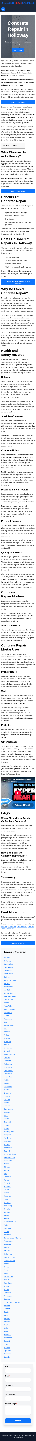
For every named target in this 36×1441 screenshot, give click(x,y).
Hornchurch (8, 1338)
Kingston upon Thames (12, 1302)
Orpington (7, 1351)
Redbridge (7, 1141)
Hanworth (7, 1341)
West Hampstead (10, 996)
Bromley (7, 1032)
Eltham (6, 1231)
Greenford (7, 1228)
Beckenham (8, 1254)
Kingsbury (7, 1093)
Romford (7, 1305)
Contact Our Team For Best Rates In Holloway (18, 282)
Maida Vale (8, 1006)
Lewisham (7, 1177)
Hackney (7, 983)
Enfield (6, 1119)
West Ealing (8, 1206)
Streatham (7, 1186)
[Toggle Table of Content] (20, 145)
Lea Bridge (7, 990)
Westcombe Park (10, 1154)
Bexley (6, 1328)
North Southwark (10, 1009)
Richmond (7, 1235)
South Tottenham (10, 980)
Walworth (7, 1038)
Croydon (7, 1299)
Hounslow (7, 1280)
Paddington (8, 1012)
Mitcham (7, 1251)
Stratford (7, 1051)
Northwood (7, 1322)
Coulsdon (7, 1357)
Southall (7, 1267)
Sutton (6, 1331)
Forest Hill (7, 1183)
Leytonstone (8, 1067)
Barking (6, 1180)
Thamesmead (8, 1241)
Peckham (7, 1080)
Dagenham (8, 1283)
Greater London (9, 1157)
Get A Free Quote (18, 943)
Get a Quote (18, 50)
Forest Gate (8, 1077)
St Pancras (12, 926)
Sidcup (6, 1289)
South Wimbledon (10, 1222)
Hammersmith (9, 1109)
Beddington (8, 1296)
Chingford (7, 1135)
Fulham (6, 1125)
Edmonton (7, 1061)
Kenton (6, 1189)
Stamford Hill (8, 974)
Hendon (6, 1045)
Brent (5, 1028)
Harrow (6, 1215)
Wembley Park (9, 1132)
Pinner (6, 1270)
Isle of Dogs (8, 1086)
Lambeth (7, 1106)
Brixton (6, 1103)
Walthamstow (8, 1064)
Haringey (7, 977)
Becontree (7, 1244)
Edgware (7, 1167)
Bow (5, 1022)
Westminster (8, 1019)
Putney (6, 1164)
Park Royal (8, 1138)
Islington (4, 926)
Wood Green (8, 987)
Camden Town (22, 926)
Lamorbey (7, 1293)
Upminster (7, 1354)
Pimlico (6, 1035)
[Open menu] (3, 9)
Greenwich (7, 1122)
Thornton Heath (9, 1260)
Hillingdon (7, 1334)
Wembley (7, 1144)
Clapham (7, 1099)
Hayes (6, 1315)
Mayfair (6, 1003)
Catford (6, 1193)
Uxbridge (7, 1347)
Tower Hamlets (9, 1025)
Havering (7, 1318)
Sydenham (7, 1209)
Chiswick (7, 1151)
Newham (7, 1112)
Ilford (5, 1173)
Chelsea (7, 1057)
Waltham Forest (9, 1054)
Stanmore (7, 1202)
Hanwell (7, 1218)
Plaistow (7, 1096)
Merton (6, 1225)
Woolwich (7, 1196)
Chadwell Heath (9, 1257)
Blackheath (8, 1160)
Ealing (6, 1199)
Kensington (8, 1048)
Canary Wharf (8, 1070)
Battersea (7, 1090)
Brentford (7, 1212)
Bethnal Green (9, 993)
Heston (6, 1286)
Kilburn (6, 1016)
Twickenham (8, 1276)
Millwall (6, 1083)
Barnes (6, 1170)
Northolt (6, 1247)
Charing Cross (9, 999)
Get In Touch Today (18, 102)
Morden (6, 1264)
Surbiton (7, 1325)
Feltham (6, 1344)
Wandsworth (8, 1148)
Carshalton (7, 1309)
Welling (6, 1273)
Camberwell (8, 1074)
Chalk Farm (10, 929)
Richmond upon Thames (12, 1238)
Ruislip (6, 1312)
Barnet (6, 1115)
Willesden (7, 1041)
